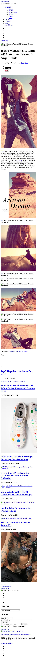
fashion (11, 11)
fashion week (13, 12)
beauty (11, 9)
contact (7, 23)
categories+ (8, 7)
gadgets (11, 14)
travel (10, 18)
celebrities (11, 351)
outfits (11, 16)
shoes (25, 351)
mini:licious (8, 25)
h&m (21, 351)
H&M (3, 151)
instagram (8, 21)
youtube (7, 19)
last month (19, 160)
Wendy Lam (24, 63)
